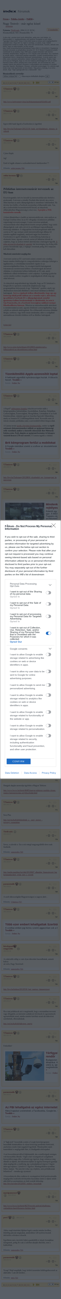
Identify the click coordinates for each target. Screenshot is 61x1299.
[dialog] (30, 649)
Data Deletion (12, 773)
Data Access (30, 773)
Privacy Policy (49, 773)
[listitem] (30, 585)
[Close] (55, 526)
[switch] (48, 592)
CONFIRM (19, 761)
